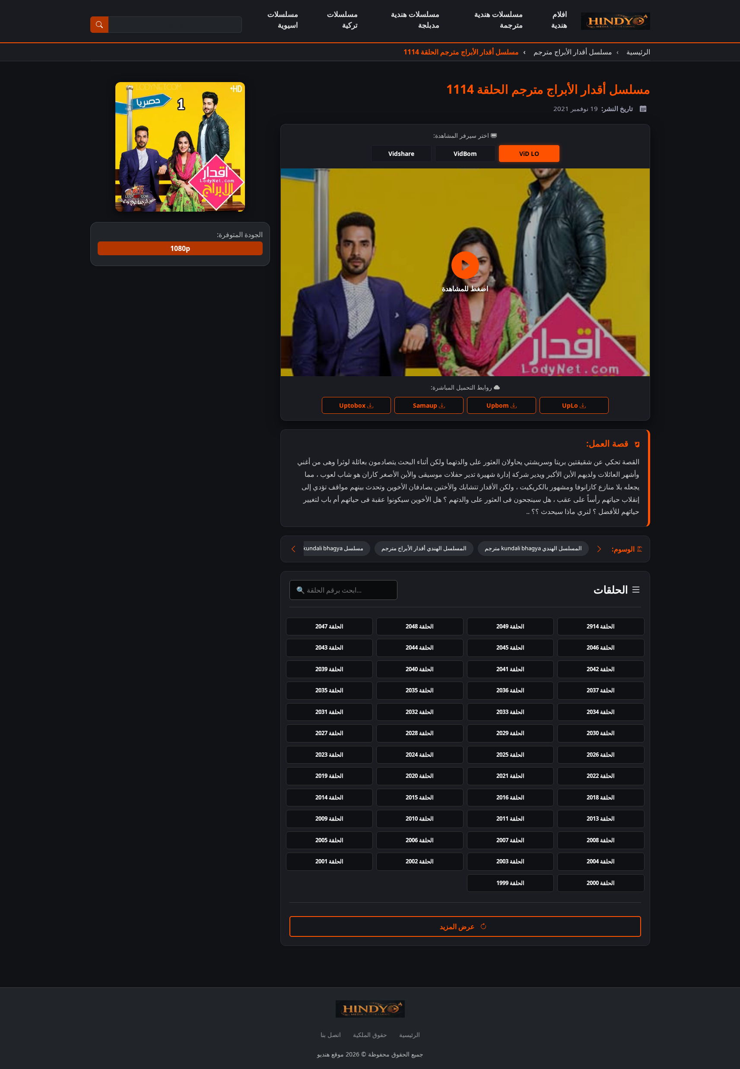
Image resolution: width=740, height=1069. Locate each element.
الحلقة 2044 (420, 647)
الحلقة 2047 (329, 626)
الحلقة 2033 (510, 712)
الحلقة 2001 (329, 861)
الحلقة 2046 (601, 647)
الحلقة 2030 (601, 733)
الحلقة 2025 (510, 754)
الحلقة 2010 (420, 818)
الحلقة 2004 (601, 861)
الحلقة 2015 (420, 797)
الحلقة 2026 (601, 754)
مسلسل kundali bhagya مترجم (324, 548)
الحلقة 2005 (329, 840)
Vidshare (401, 153)
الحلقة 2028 (420, 733)
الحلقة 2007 (510, 840)
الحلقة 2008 (601, 840)
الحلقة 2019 (329, 776)
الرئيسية (409, 1035)
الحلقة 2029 (510, 733)
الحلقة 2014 (329, 797)
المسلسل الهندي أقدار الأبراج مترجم (424, 548)
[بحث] (99, 24)
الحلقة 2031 (329, 712)
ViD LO (529, 153)
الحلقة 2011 (510, 818)
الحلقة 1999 (510, 883)
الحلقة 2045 (510, 647)
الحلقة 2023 (329, 754)
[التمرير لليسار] (293, 549)
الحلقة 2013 (601, 818)
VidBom (465, 153)
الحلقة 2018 (601, 797)
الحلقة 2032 (420, 712)
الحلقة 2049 (510, 626)
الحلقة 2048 (420, 626)
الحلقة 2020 (420, 776)
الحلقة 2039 (329, 669)
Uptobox (353, 405)
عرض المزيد (458, 926)
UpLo (571, 405)
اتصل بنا (331, 1035)
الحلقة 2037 (601, 690)
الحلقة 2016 (510, 797)
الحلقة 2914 (601, 626)
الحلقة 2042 (601, 669)
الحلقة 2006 (420, 840)
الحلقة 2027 (329, 733)
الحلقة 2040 (420, 669)
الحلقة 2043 (329, 647)
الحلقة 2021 (510, 776)
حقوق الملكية (370, 1035)
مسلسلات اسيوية (282, 19)
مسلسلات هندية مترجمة (498, 19)
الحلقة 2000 (601, 883)
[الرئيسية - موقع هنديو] (615, 21)
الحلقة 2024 (420, 754)
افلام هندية (559, 19)
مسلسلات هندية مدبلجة (415, 19)
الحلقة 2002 (420, 861)
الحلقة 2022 (601, 776)
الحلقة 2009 (329, 818)
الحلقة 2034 (601, 712)
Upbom (498, 405)
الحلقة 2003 (510, 861)
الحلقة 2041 (510, 669)
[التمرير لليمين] (599, 549)
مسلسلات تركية (342, 19)
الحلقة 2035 (420, 690)
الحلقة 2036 (510, 690)
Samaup (426, 405)
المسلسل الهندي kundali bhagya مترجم (533, 548)
